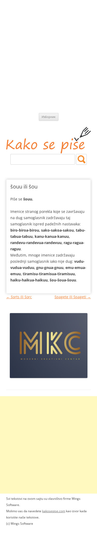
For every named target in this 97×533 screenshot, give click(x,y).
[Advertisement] (48, 51)
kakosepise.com (53, 511)
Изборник (49, 117)
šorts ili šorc (19, 296)
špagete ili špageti (73, 296)
